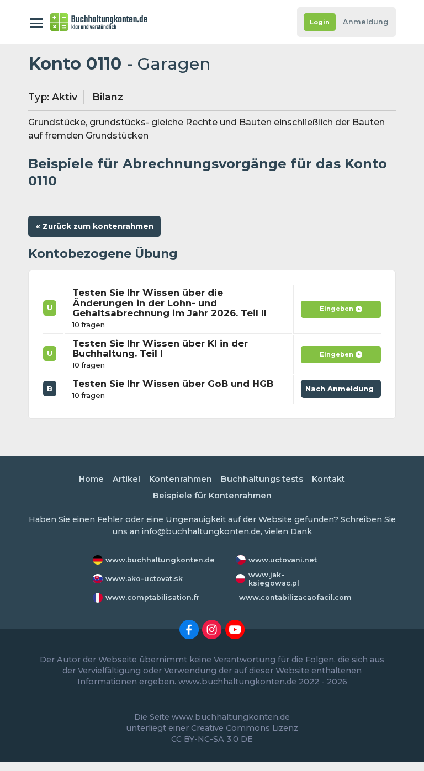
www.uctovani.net (282, 560)
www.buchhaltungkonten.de (160, 560)
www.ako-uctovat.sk (144, 579)
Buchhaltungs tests (262, 479)
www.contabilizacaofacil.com (295, 597)
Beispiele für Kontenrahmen (212, 496)
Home (91, 479)
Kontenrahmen (180, 479)
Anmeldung (366, 22)
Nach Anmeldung (341, 391)
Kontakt (328, 479)
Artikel (126, 479)
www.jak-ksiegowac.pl (273, 579)
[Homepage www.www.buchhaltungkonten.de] (98, 22)
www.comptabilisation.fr (152, 597)
